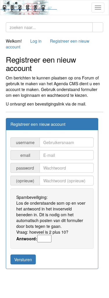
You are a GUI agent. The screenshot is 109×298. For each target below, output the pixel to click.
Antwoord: (26, 238)
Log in (36, 41)
